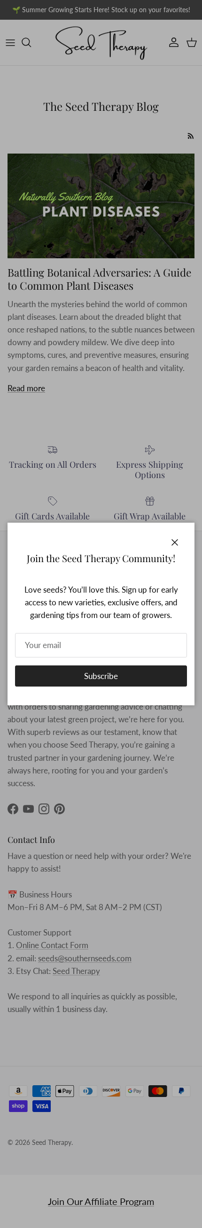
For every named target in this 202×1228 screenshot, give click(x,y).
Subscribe (101, 676)
